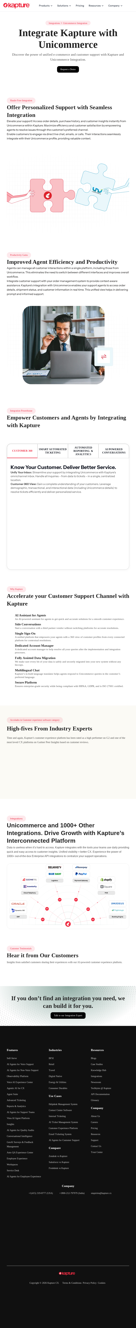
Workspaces (12, 1164)
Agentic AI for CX (15, 1088)
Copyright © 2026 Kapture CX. (44, 1283)
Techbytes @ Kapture (101, 1088)
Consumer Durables (58, 1088)
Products (44, 5)
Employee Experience (17, 1158)
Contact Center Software (60, 1110)
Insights (10, 1124)
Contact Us (96, 1146)
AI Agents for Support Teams (20, 1112)
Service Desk (13, 1170)
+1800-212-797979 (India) (72, 1193)
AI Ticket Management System (63, 1122)
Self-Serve (12, 1058)
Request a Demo (68, 69)
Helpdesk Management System (63, 1104)
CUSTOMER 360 (22, 450)
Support (94, 1140)
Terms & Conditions (71, 1283)
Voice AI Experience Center (20, 1082)
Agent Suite (12, 1094)
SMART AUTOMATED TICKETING (53, 451)
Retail (51, 1064)
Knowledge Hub (98, 1070)
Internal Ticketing (57, 1116)
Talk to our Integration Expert (68, 1015)
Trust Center (97, 1152)
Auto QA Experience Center (20, 1152)
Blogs (93, 1058)
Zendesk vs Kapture (58, 1156)
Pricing (80, 5)
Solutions (62, 5)
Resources (95, 5)
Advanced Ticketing (16, 1100)
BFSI (51, 1058)
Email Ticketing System (60, 1134)
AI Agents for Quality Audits (20, 1130)
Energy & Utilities (57, 1082)
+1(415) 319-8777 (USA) (41, 1193)
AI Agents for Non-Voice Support (22, 1070)
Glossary (95, 1100)
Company (114, 5)
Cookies (101, 1283)
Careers (94, 1122)
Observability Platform (17, 1076)
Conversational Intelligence (19, 1136)
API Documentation (100, 1094)
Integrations (54, 23)
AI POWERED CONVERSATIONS (114, 451)
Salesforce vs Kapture (59, 1162)
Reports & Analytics (16, 1106)
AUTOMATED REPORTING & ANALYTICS (83, 451)
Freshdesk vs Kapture (59, 1168)
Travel (52, 1070)
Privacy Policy (90, 1283)
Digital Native (55, 1076)
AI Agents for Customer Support (64, 1140)
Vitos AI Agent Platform (18, 1118)
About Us (95, 1116)
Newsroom (96, 1082)
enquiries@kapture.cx (101, 1193)
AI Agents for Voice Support (20, 1064)
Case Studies (97, 1064)
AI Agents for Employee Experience (24, 1176)
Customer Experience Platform (63, 1128)
